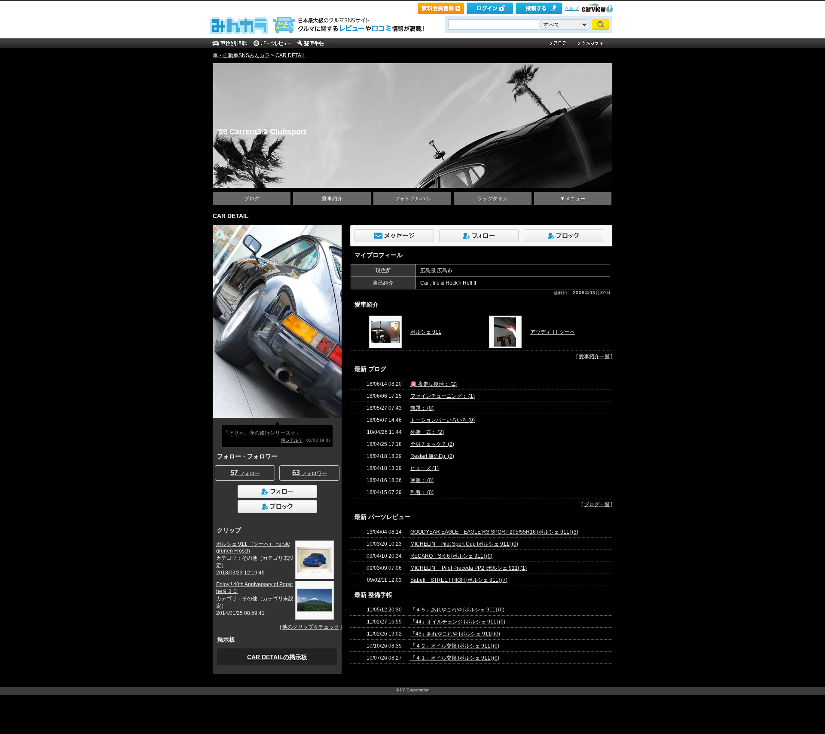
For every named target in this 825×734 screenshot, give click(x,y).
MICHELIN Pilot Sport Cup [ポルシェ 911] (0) (464, 544)
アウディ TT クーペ (552, 332)
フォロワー (309, 472)
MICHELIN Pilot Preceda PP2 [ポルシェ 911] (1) (468, 568)
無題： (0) (422, 408)
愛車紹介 (332, 199)
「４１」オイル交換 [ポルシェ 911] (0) (454, 658)
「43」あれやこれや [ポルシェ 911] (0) (455, 634)
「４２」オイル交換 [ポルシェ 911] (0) (454, 646)
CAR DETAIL (290, 55)
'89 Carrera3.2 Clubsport (261, 131)
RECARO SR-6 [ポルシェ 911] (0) (451, 556)
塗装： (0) (422, 480)
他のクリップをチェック (310, 627)
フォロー (245, 472)
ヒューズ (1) (424, 468)
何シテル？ (291, 440)
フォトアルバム (412, 199)
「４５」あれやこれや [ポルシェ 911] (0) (457, 610)
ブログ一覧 (597, 504)
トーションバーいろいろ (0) (442, 420)
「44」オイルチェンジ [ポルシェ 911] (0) (457, 622)
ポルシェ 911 (425, 332)
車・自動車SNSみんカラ (241, 55)
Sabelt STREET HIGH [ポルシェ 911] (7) (458, 580)
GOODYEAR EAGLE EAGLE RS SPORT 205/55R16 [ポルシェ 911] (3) (494, 532)
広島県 (428, 270)
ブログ (252, 199)
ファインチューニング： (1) (442, 396)
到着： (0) (422, 492)
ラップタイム (492, 199)
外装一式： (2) (427, 432)
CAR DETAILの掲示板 (277, 657)
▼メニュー (573, 199)
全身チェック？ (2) (432, 444)
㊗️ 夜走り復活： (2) (433, 384)
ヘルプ (572, 8)
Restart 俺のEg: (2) (432, 456)
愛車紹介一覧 (594, 356)
